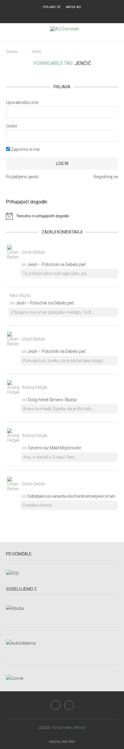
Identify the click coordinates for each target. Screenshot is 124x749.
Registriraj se (106, 176)
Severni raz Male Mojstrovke (54, 447)
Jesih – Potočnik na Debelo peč (56, 264)
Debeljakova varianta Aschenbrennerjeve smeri (71, 496)
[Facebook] (58, 15)
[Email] (65, 15)
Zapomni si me (24, 149)
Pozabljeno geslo (22, 176)
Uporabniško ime (22, 102)
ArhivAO (79, 728)
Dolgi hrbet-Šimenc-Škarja (52, 399)
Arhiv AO (73, 7)
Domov (11, 51)
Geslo (11, 126)
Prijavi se (51, 7)
